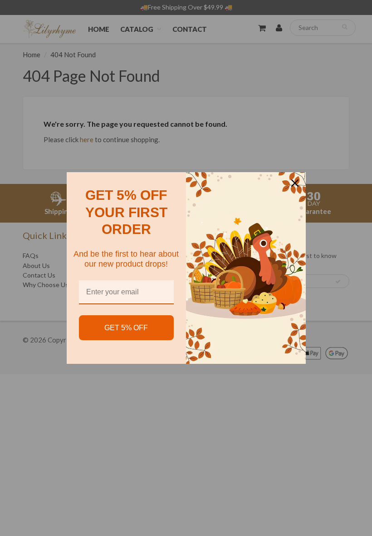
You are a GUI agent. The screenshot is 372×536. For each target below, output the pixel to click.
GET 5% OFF (126, 328)
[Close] (295, 183)
